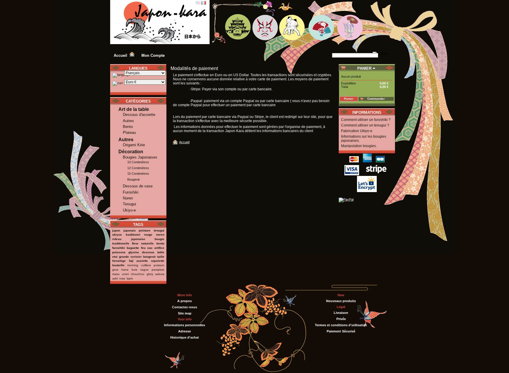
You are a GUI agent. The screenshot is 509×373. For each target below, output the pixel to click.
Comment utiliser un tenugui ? (365, 125)
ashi (115, 278)
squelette (157, 260)
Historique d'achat (184, 337)
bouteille (118, 265)
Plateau (129, 132)
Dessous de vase (138, 186)
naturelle (147, 243)
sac (150, 247)
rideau (116, 239)
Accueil (184, 142)
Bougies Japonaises (140, 157)
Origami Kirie (134, 145)
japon (116, 230)
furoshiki (118, 247)
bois (134, 269)
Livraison (341, 312)
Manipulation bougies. (359, 146)
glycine (133, 252)
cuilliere (146, 265)
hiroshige (119, 260)
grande (124, 256)
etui (115, 256)
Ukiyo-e (129, 210)
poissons (118, 252)
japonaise (138, 239)
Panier (364, 68)
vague (144, 269)
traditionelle (120, 243)
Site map (184, 313)
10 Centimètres (138, 162)
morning (132, 265)
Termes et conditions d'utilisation (341, 325)
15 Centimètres (138, 173)
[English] (198, 3)
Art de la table (133, 109)
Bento (128, 126)
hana (124, 269)
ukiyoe (117, 234)
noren (160, 234)
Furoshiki (130, 192)
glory (150, 274)
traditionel (133, 234)
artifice (159, 247)
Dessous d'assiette (139, 114)
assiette (142, 260)
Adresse (184, 331)
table (160, 252)
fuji (131, 260)
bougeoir (149, 256)
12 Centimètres (138, 168)
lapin (130, 278)
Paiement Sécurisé (341, 331)
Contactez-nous (184, 307)
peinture (145, 230)
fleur (135, 243)
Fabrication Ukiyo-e (356, 131)
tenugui (159, 230)
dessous (148, 252)
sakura (159, 274)
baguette (133, 247)
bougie (159, 239)
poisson (159, 265)
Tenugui (129, 204)
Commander (376, 98)
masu (116, 274)
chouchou (137, 274)
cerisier (136, 256)
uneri (125, 274)
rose (122, 278)
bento (160, 243)
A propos (184, 301)
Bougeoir (133, 179)
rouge (148, 234)
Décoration (130, 151)
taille (160, 256)
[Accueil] (176, 142)
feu (143, 247)
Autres (128, 121)
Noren (128, 198)
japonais (129, 230)
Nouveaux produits (341, 301)
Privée (341, 319)
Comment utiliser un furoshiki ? (366, 120)
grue (115, 269)
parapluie (158, 269)
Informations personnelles (184, 325)
